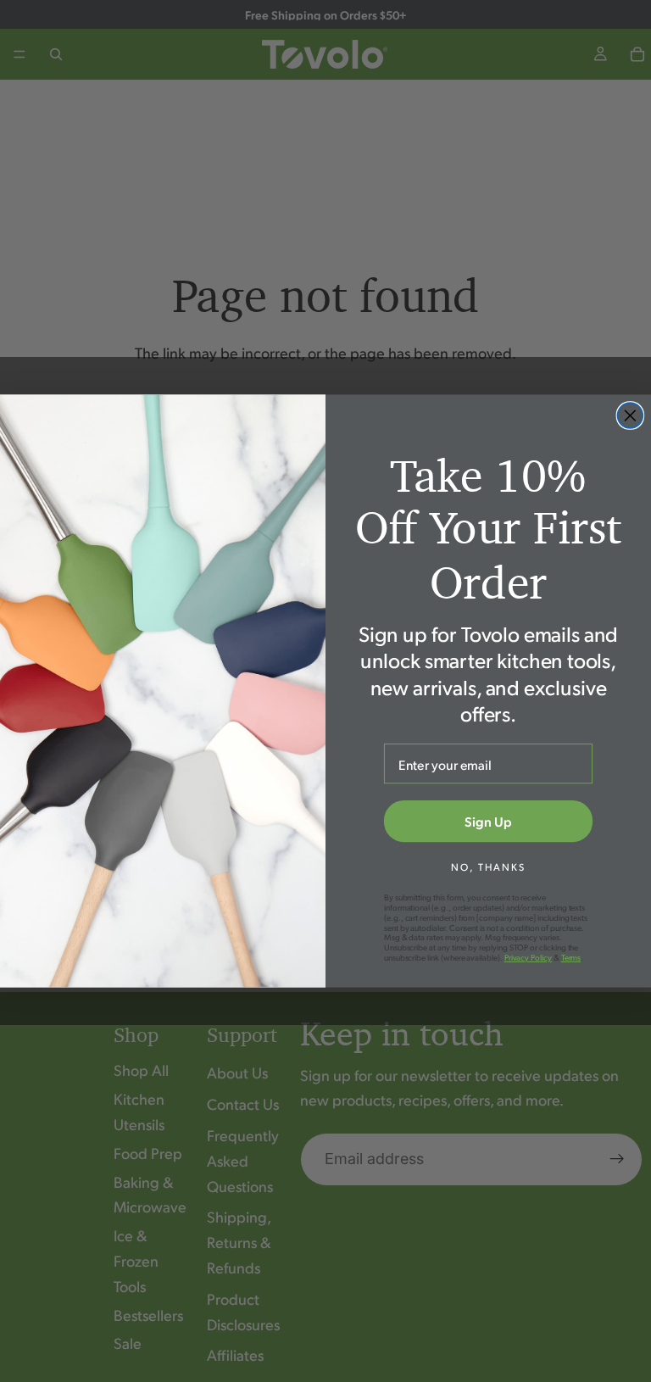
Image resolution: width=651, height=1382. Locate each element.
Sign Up (488, 821)
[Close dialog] (630, 415)
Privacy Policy (528, 957)
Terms (571, 957)
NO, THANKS (488, 867)
